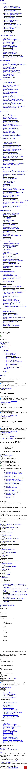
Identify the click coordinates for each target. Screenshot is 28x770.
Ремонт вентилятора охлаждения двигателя (14, 290)
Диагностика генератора (9, 25)
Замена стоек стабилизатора (10, 128)
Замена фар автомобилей (9, 185)
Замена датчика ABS (8, 161)
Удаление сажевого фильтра (10, 314)
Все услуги (3, 375)
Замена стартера (7, 186)
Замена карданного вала (9, 231)
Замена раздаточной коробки (10, 227)
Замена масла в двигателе (10, 42)
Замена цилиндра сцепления (10, 223)
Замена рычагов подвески (10, 124)
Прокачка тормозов (8, 143)
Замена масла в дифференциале (11, 70)
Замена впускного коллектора (11, 327)
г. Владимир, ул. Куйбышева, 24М (9, 749)
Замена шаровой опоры (9, 115)
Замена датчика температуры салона (12, 286)
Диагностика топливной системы (12, 9)
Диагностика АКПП (8, 30)
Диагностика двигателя (9, 23)
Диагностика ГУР (8, 21)
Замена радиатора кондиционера (11, 302)
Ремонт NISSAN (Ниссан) (13, 436)
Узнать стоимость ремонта (7, 604)
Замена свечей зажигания (10, 46)
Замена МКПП (7, 237)
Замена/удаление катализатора (11, 321)
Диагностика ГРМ (8, 31)
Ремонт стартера (7, 179)
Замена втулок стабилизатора (11, 129)
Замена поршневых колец (10, 98)
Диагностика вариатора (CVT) (11, 27)
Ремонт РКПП (7, 217)
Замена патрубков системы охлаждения (13, 304)
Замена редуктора (8, 225)
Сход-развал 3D (7, 114)
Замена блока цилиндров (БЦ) (11, 107)
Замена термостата (8, 297)
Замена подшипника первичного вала (13, 100)
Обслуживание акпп (8, 220)
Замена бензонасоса (8, 281)
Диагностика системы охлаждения (12, 13)
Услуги (5, 351)
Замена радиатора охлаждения (11, 300)
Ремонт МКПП (7, 218)
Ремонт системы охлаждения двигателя (13, 288)
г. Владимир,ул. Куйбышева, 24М (5, 344)
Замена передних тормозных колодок (13, 56)
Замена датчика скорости (9, 199)
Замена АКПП (7, 238)
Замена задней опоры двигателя (11, 105)
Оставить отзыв (4, 657)
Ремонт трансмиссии (11, 360)
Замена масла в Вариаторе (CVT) (12, 73)
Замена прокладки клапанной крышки (13, 95)
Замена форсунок (7, 88)
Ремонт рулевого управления (14, 361)
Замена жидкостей (11, 356)
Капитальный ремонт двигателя (11, 83)
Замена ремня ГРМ (8, 49)
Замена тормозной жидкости (10, 39)
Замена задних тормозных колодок (12, 154)
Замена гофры (7, 322)
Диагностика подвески (9, 17)
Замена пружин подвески (10, 118)
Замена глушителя (8, 324)
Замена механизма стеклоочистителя (13, 192)
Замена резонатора (8, 315)
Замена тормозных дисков (10, 147)
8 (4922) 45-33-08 (4, 342)
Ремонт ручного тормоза (9, 142)
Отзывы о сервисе (8, 695)
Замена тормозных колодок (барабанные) (14, 149)
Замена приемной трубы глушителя (12, 320)
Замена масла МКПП (8, 74)
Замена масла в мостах (9, 68)
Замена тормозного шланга (10, 152)
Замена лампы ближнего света (11, 193)
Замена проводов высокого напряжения (13, 189)
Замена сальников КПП (9, 224)
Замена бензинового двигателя (11, 109)
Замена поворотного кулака (10, 120)
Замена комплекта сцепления (11, 228)
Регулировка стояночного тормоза (12, 145)
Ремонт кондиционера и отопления (12, 712)
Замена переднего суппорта (10, 157)
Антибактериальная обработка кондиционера (15, 306)
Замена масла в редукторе (10, 67)
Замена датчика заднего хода (10, 214)
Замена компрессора (8, 303)
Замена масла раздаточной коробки (12, 66)
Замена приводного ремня (10, 52)
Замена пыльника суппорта (10, 153)
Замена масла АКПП (8, 43)
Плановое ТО (6, 38)
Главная (2, 436)
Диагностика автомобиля (6, 438)
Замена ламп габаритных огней (11, 195)
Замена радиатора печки (9, 299)
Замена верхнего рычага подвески (12, 135)
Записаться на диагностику (7, 605)
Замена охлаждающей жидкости (11, 41)
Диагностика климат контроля (11, 20)
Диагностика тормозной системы (12, 7)
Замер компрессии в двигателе (11, 85)
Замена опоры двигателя (9, 102)
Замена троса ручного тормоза (11, 146)
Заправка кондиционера (9, 57)
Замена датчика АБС (8, 177)
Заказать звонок (4, 347)
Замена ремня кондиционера (10, 296)
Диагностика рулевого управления (12, 16)
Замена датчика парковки (10, 178)
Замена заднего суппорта (9, 160)
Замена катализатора (8, 311)
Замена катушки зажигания (10, 198)
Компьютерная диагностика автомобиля (10, 524)
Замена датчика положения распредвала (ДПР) (15, 200)
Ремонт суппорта (7, 140)
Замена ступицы (7, 117)
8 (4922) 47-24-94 (11, 678)
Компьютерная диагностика (10, 6)
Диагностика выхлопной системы (12, 24)
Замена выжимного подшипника (12, 235)
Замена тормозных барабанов (11, 150)
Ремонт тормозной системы (13, 357)
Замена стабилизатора (9, 131)
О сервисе (5, 350)
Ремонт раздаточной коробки (11, 213)
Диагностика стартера (9, 11)
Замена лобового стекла (12, 367)
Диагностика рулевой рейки (10, 14)
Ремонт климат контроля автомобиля (13, 292)
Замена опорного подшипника (11, 122)
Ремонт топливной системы (13, 363)
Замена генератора (8, 207)
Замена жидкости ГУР (9, 45)
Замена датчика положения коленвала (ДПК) (15, 205)
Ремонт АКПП (7, 221)
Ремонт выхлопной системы (13, 365)
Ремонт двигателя (11, 353)
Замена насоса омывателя (10, 191)
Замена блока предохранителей (11, 206)
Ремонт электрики (11, 358)
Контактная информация (9, 697)
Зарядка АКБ (6, 184)
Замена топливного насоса (10, 275)
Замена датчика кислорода (10, 313)
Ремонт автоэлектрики (9, 181)
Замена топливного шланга (10, 280)
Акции (5, 371)
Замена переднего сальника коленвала (13, 99)
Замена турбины (7, 90)
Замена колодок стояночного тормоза (13, 159)
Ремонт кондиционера (9, 289)
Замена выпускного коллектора (11, 325)
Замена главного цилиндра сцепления (13, 230)
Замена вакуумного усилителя (11, 164)
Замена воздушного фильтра (10, 53)
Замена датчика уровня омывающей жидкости (15, 170)
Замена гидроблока (8, 234)
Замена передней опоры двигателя (12, 103)
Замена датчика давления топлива (12, 277)
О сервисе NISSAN (8, 692)
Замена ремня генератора (9, 188)
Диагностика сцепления (9, 10)
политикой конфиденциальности (8, 387)
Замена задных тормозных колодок (12, 55)
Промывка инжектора (9, 82)
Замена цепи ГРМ (8, 48)
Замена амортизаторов (9, 132)
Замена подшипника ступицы (11, 121)
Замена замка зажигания (9, 196)
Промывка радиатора (8, 293)
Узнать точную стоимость (7, 455)
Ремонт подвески (10, 354)
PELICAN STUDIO (13, 768)
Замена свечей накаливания (10, 89)
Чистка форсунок (7, 274)
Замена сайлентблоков (9, 127)
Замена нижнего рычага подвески (12, 134)
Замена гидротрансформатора (11, 232)
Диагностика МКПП (8, 28)
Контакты (5, 372)
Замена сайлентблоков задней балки (12, 125)
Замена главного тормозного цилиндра (13, 163)
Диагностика (6, 368)
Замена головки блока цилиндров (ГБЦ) (13, 106)
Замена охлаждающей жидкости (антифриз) (14, 64)
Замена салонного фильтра (10, 50)
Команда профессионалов (10, 694)
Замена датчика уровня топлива (11, 278)
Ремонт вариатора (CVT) (9, 216)
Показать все (3, 582)
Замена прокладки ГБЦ (9, 96)
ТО (4, 370)
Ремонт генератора (8, 182)
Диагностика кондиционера (10, 18)
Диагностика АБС (8, 32)
